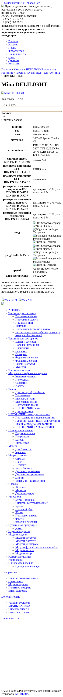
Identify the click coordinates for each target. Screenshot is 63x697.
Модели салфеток (25, 537)
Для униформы (24, 411)
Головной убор (24, 509)
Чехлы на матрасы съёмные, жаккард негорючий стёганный (37, 334)
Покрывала (22, 436)
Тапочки (20, 325)
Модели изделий (18, 534)
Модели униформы (26, 543)
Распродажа (15, 559)
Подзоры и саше (25, 433)
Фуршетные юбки (26, 360)
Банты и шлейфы (25, 341)
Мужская (20, 490)
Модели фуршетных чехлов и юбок (36, 547)
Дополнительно (10, 596)
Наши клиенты (17, 54)
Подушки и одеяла (26, 319)
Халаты (19, 385)
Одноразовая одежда (20, 562)
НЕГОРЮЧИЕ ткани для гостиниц (29, 414)
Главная (13, 41)
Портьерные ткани (26, 404)
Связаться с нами (18, 612)
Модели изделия (18, 584)
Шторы (19, 439)
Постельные (22, 395)
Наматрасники (24, 322)
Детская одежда (24, 493)
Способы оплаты (18, 608)
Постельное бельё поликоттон (33, 329)
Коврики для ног (25, 376)
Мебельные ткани (26, 401)
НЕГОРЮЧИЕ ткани (27, 408)
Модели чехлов (24, 550)
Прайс (12, 47)
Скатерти (21, 354)
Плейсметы (22, 347)
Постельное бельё (26, 316)
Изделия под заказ (19, 531)
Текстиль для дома (19, 370)
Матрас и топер (17, 455)
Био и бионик (23, 468)
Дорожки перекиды (27, 344)
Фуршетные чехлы (26, 357)
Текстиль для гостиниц (22, 313)
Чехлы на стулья (25, 363)
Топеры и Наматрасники (30, 480)
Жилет (19, 512)
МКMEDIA (22, 693)
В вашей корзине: (20, 2)
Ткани (12, 389)
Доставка (13, 60)
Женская (20, 487)
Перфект (20, 464)
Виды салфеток (17, 590)
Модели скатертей (26, 540)
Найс (18, 461)
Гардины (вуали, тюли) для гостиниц (38, 72)
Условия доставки (19, 602)
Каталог (13, 44)
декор (18, 528)
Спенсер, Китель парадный (31, 502)
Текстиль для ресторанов (23, 338)
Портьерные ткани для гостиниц (35, 417)
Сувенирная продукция (22, 524)
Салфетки (21, 351)
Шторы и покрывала (20, 430)
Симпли (20, 458)
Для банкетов (23, 449)
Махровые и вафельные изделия (27, 373)
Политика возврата (19, 587)
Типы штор (22, 442)
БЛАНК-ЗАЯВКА (19, 605)
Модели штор (23, 553)
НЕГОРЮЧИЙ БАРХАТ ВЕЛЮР (35, 427)
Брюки (19, 506)
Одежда (13, 483)
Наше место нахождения (23, 578)
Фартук (19, 518)
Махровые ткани (25, 398)
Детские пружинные (27, 471)
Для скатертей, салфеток (30, 392)
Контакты (14, 63)
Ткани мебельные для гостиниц (34, 423)
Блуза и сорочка (24, 499)
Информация (9, 572)
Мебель (12, 445)
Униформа (14, 496)
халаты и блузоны (26, 521)
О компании (15, 581)
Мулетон (20, 366)
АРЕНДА (14, 310)
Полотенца (22, 379)
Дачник (19, 477)
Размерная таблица (19, 556)
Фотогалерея (16, 50)
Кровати (20, 452)
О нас (11, 57)
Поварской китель (26, 515)
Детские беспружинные (29, 474)
